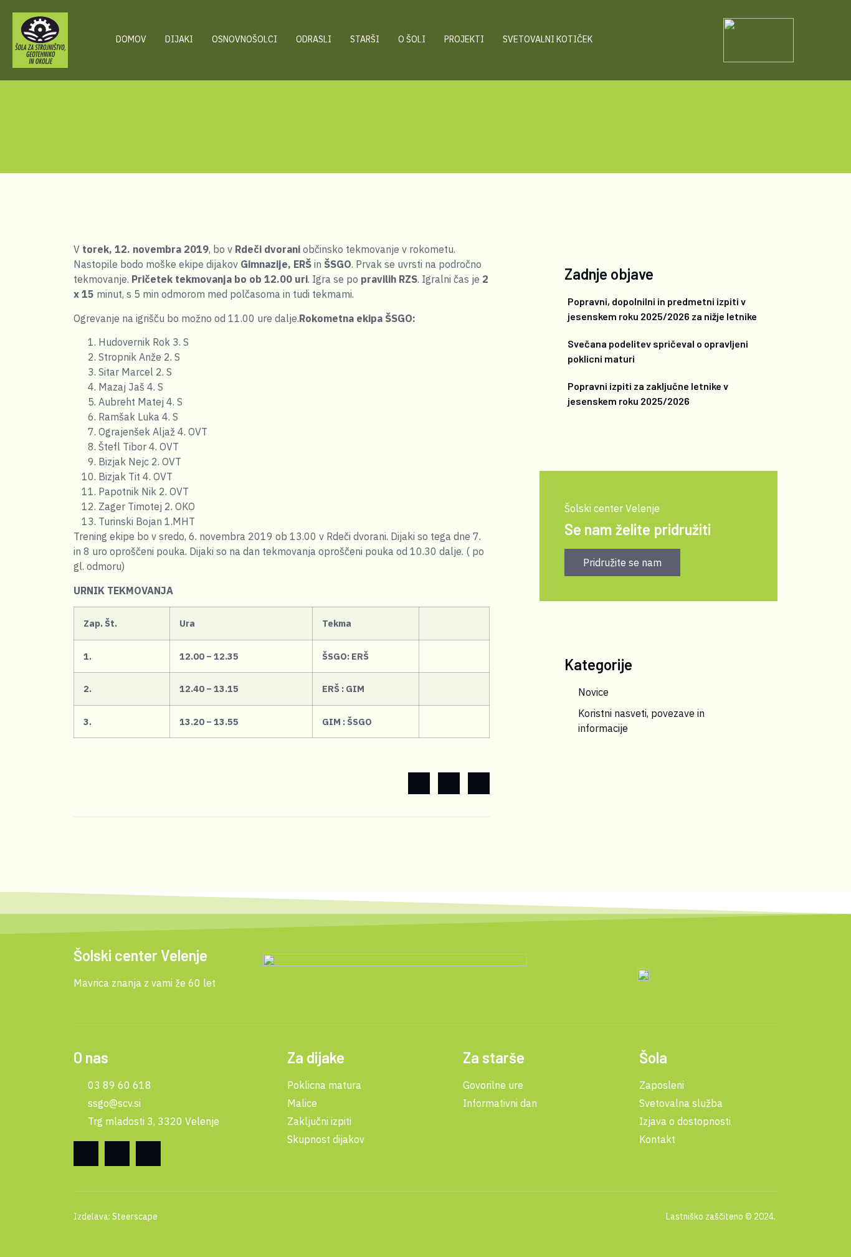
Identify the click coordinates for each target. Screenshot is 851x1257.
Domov (131, 39)
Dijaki (179, 39)
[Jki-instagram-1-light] (148, 1153)
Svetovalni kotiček (547, 39)
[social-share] (419, 783)
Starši (364, 39)
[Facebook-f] (86, 1153)
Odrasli (313, 39)
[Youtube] (117, 1153)
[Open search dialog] (692, 40)
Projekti (464, 39)
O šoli (412, 39)
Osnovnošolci (244, 39)
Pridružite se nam (622, 562)
